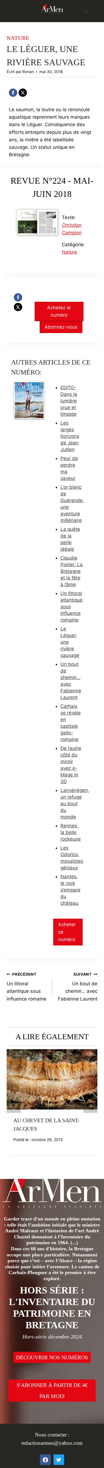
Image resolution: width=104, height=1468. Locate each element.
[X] (23, 93)
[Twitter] (59, 1459)
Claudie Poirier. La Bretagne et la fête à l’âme (71, 571)
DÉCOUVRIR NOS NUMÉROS (52, 1357)
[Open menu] (85, 11)
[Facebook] (13, 93)
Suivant (90, 1106)
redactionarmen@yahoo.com (52, 1443)
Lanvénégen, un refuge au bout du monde (74, 804)
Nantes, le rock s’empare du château (70, 890)
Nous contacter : (52, 1435)
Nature (18, 38)
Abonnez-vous (61, 327)
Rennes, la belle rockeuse (70, 832)
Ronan (28, 71)
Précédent (14, 1106)
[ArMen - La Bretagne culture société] (52, 8)
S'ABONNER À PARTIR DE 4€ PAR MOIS (52, 1390)
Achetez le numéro (59, 311)
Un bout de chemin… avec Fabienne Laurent (77, 987)
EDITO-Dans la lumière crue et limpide (68, 401)
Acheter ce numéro (67, 932)
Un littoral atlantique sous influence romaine (26, 987)
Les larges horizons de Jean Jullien (69, 436)
